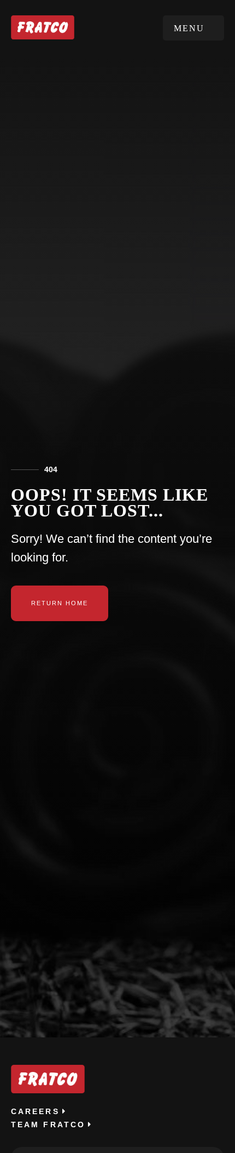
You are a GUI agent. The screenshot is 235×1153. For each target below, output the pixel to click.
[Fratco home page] (42, 27)
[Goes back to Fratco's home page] (48, 1079)
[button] (193, 28)
